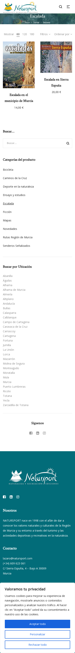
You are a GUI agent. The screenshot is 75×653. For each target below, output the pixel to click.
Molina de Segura (14, 363)
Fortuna (8, 340)
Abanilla (7, 276)
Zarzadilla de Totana (15, 405)
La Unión (8, 349)
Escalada (8, 203)
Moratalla (9, 373)
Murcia (7, 382)
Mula (6, 377)
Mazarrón (9, 359)
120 (24, 34)
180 (32, 34)
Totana (7, 396)
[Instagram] (44, 433)
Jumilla (7, 345)
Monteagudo (11, 368)
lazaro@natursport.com (17, 558)
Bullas (6, 308)
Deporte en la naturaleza (18, 186)
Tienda (36, 22)
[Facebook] (30, 433)
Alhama (7, 285)
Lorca (6, 354)
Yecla (6, 400)
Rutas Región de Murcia (17, 237)
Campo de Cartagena (16, 322)
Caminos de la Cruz (15, 178)
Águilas (7, 280)
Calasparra (9, 313)
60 (18, 34)
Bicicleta (8, 169)
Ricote (7, 391)
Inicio (27, 22)
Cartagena (9, 336)
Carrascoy (9, 331)
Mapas (7, 220)
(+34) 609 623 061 (14, 563)
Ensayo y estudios (14, 195)
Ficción (7, 212)
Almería (7, 294)
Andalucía (9, 303)
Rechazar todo (37, 644)
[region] (37, 618)
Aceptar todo (37, 624)
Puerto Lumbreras (14, 386)
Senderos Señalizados (16, 246)
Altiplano (8, 299)
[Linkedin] (37, 433)
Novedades (10, 229)
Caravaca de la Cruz (15, 326)
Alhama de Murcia (14, 290)
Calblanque (10, 317)
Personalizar (37, 634)
